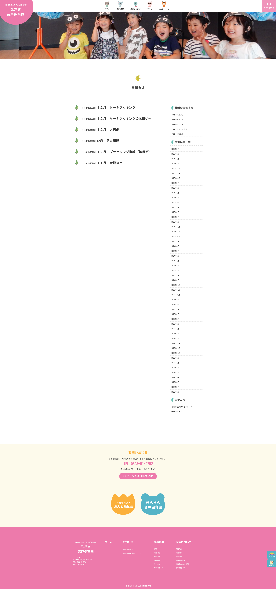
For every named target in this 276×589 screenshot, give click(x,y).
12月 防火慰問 (108, 140)
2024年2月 (175, 275)
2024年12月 (175, 227)
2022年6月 (175, 372)
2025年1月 (175, 222)
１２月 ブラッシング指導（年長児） (124, 151)
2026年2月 (175, 159)
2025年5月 (175, 202)
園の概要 (159, 542)
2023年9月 (175, 299)
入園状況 (157, 556)
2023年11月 (175, 290)
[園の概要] (120, 3)
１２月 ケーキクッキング (116, 107)
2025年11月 (175, 173)
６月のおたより (177, 115)
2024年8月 (175, 246)
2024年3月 (175, 270)
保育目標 (179, 556)
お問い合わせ (269, 8)
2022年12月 (175, 343)
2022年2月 (175, 392)
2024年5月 (175, 261)
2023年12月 (175, 285)
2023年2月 (175, 333)
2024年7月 (175, 251)
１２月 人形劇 (108, 129)
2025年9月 (175, 183)
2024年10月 (175, 236)
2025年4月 (175, 207)
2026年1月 (175, 163)
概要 (155, 549)
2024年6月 (175, 256)
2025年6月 (175, 197)
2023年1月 (175, 338)
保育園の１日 (180, 560)
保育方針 (179, 553)
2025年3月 (175, 212)
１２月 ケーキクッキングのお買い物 (124, 118)
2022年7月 (175, 367)
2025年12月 (175, 168)
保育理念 (179, 549)
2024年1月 (175, 280)
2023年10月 (175, 295)
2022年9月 (175, 358)
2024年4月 (175, 265)
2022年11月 (175, 348)
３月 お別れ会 (177, 134)
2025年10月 (175, 178)
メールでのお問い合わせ (140, 476)
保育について (183, 542)
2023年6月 (175, 314)
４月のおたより (177, 124)
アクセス (157, 564)
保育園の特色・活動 (182, 564)
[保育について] (135, 3)
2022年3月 (175, 387)
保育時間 (157, 553)
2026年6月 (175, 149)
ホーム (108, 542)
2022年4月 (175, 382)
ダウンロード (158, 568)
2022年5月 (175, 377)
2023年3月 (175, 329)
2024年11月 (175, 231)
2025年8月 (175, 188)
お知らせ (128, 542)
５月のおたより (177, 119)
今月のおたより (177, 412)
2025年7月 (175, 193)
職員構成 (157, 560)
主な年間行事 (180, 568)
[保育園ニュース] (163, 3)
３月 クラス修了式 (179, 129)
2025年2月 (175, 217)
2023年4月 (175, 324)
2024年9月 (175, 241)
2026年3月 (175, 154)
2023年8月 (175, 304)
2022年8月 (175, 363)
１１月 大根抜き (110, 162)
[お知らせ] (107, 3)
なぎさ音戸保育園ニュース (181, 407)
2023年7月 (175, 309)
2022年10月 (175, 353)
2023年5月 (175, 319)
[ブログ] (149, 3)
